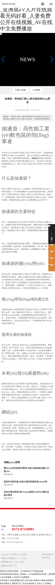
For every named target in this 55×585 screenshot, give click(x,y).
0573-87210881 (23, 529)
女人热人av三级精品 (43, 583)
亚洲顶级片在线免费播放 (10, 580)
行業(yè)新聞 (20, 90)
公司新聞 (36, 90)
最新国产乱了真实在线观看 (23, 583)
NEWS (27, 59)
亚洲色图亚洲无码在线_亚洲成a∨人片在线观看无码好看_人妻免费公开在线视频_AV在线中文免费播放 (26, 16)
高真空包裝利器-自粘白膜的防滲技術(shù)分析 (25, 481)
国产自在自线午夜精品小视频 (33, 580)
